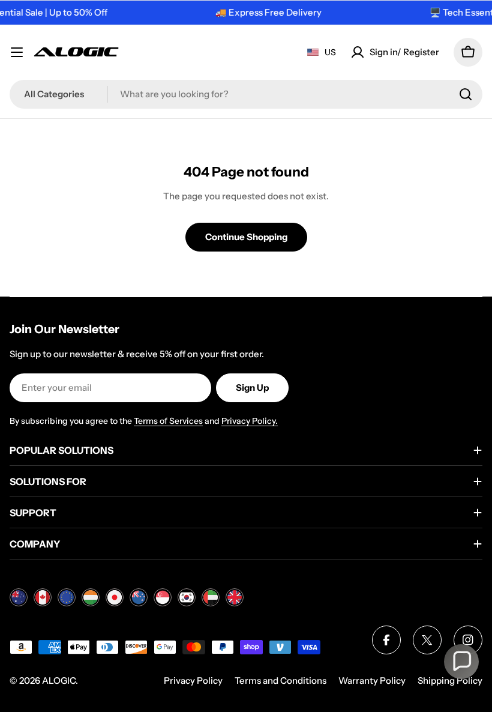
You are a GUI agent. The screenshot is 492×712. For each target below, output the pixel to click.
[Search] (465, 94)
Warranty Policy (372, 680)
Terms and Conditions (280, 680)
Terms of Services (168, 420)
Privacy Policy (193, 680)
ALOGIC (59, 680)
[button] (461, 661)
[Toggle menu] (17, 52)
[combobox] (246, 94)
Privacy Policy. (249, 420)
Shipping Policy (450, 680)
